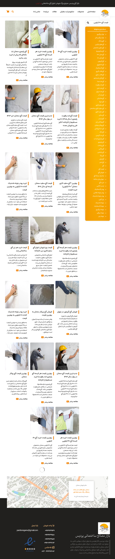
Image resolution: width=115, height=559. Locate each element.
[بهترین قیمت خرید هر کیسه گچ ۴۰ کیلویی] (42, 22)
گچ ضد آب (101, 95)
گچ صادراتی (100, 98)
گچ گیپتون (101, 61)
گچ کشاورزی (100, 64)
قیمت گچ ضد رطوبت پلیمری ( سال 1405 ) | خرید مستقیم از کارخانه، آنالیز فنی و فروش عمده (67, 120)
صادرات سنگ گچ (99, 176)
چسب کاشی (100, 186)
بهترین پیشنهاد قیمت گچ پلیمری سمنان (17, 439)
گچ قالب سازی (100, 75)
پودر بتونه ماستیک (98, 196)
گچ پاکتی (101, 149)
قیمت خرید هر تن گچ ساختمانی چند (19, 249)
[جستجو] (12, 11)
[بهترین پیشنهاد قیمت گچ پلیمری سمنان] (17, 408)
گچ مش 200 (100, 54)
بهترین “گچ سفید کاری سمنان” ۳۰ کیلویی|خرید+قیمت (68, 187)
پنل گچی (101, 199)
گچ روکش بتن (100, 122)
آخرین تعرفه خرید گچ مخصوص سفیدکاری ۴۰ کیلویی (43, 502)
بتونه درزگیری (100, 209)
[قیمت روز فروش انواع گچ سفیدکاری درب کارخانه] (42, 218)
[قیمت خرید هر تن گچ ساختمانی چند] (17, 218)
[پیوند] (105, 14)
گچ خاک (102, 132)
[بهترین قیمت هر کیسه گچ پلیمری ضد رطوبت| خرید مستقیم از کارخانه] (67, 218)
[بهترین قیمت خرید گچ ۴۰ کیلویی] (67, 22)
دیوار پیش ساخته (99, 179)
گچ (103, 166)
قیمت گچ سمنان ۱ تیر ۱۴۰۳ (17, 116)
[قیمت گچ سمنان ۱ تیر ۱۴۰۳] (17, 86)
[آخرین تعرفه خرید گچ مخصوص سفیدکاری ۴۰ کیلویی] (42, 469)
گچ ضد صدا (100, 81)
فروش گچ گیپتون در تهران (67, 312)
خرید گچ (101, 182)
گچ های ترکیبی (99, 44)
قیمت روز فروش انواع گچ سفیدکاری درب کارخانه (42, 249)
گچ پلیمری (101, 142)
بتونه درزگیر (100, 213)
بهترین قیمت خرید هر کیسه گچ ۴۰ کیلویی (43, 53)
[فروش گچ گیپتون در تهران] (67, 282)
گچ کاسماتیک (100, 68)
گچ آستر (102, 162)
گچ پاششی (100, 152)
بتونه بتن (101, 216)
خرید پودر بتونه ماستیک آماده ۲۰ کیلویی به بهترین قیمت (17, 187)
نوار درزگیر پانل (99, 38)
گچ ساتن (101, 115)
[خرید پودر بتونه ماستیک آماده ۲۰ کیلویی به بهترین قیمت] (17, 153)
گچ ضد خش (100, 88)
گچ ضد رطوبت (100, 85)
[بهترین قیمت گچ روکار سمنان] (17, 344)
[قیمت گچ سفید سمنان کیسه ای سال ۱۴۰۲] (42, 153)
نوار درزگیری (100, 34)
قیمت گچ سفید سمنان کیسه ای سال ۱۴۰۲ (43, 185)
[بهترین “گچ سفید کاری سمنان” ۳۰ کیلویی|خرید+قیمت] (67, 153)
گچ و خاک (101, 41)
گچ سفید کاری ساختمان (97, 108)
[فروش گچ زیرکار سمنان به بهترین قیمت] (42, 282)
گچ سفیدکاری (100, 105)
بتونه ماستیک (99, 203)
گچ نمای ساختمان (98, 48)
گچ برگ (102, 155)
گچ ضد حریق (100, 91)
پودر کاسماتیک (99, 189)
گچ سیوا (101, 102)
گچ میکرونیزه (100, 51)
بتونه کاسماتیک (99, 206)
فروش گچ (101, 172)
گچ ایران (101, 159)
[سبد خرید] (7, 11)
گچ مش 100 (100, 58)
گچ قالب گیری (100, 71)
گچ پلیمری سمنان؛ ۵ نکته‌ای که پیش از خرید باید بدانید (18, 55)
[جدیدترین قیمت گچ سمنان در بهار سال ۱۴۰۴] (42, 86)
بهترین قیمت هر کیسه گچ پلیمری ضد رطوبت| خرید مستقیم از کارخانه (67, 251)
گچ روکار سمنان (99, 125)
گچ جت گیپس (100, 135)
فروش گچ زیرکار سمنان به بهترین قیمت (42, 313)
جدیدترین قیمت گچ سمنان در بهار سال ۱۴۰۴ (42, 117)
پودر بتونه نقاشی (98, 193)
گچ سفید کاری (100, 112)
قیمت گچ (101, 169)
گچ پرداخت (101, 145)
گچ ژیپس (101, 118)
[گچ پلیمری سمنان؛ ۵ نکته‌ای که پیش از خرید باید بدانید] (17, 22)
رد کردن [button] (38, 3)
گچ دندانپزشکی (99, 129)
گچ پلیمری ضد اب (99, 139)
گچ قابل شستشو (99, 78)
